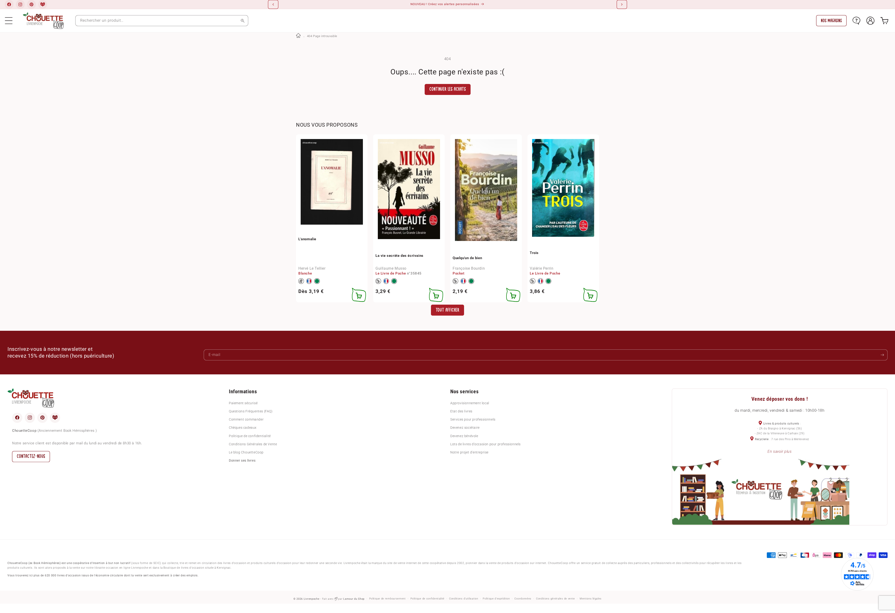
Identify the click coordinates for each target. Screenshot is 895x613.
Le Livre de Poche (390, 273)
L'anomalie (307, 239)
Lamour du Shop (354, 598)
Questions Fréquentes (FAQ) (251, 411)
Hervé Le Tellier (312, 268)
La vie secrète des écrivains (399, 255)
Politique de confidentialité (250, 436)
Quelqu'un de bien (467, 258)
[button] (9, 21)
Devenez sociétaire (465, 427)
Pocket (459, 273)
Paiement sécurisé (243, 403)
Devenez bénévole (464, 436)
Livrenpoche (312, 598)
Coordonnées (522, 598)
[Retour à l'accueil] (298, 36)
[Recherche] (243, 20)
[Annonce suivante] (622, 4)
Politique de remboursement (387, 598)
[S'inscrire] (882, 354)
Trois (534, 253)
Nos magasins (831, 20)
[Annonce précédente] (273, 4)
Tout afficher (447, 310)
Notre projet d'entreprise (469, 452)
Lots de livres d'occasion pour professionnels (485, 444)
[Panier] (884, 21)
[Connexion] (870, 21)
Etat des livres (461, 411)
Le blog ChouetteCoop (246, 452)
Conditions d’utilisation (463, 598)
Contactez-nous (31, 456)
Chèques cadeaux (243, 427)
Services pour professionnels (473, 419)
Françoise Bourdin (469, 268)
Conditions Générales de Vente (253, 444)
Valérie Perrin (541, 268)
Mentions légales (591, 598)
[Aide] (856, 21)
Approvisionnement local (469, 403)
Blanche (305, 273)
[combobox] (162, 20)
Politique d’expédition (496, 598)
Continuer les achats (447, 89)
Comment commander (246, 419)
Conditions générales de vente (555, 598)
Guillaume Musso (390, 268)
